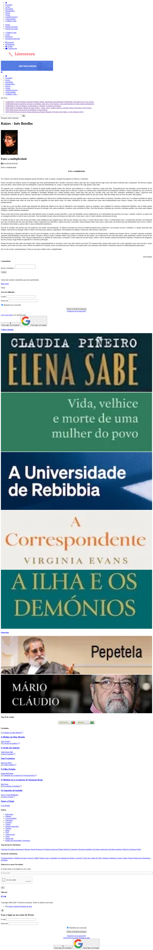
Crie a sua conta (6, 315)
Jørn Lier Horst (6, 763)
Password (4, 301)
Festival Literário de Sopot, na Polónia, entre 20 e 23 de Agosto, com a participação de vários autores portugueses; (49, 104)
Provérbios (9, 9)
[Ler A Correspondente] (76, 569)
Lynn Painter (5, 806)
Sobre (7, 830)
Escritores (8, 5)
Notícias (8, 828)
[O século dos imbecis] (10, 743)
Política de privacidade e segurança (17, 840)
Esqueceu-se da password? (76, 311)
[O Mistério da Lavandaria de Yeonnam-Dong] (19, 775)
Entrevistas (9, 814)
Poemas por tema (11, 27)
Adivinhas (9, 820)
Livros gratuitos (10, 818)
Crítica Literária (7, 330)
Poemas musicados (12, 826)
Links (7, 836)
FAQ (7, 832)
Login (7, 35)
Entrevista (5, 632)
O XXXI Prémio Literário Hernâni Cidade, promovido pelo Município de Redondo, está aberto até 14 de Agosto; (49, 102)
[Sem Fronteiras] (8, 754)
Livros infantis (10, 19)
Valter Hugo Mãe (7, 752)
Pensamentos (10, 11)
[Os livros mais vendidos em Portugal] (67, 724)
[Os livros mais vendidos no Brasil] (86, 724)
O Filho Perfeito (8, 769)
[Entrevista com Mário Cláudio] (76, 713)
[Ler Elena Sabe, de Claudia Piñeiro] (76, 391)
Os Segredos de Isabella (11, 790)
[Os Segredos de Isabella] (11, 786)
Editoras (8, 816)
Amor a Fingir (7, 801)
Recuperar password (12, 39)
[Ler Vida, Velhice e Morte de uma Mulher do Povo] (76, 451)
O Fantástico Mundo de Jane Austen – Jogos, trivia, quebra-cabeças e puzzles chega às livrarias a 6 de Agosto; (48, 108)
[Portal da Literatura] (18, 56)
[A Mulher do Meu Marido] (12, 733)
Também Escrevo (11, 17)
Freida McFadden (7, 773)
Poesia (7, 13)
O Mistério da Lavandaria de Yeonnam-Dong (22, 780)
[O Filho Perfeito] (8, 765)
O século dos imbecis (10, 748)
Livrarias (8, 822)
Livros (7, 7)
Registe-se (9, 37)
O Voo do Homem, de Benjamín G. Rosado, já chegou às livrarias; (33, 106)
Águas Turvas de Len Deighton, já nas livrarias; (26, 110)
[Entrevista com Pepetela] (76, 674)
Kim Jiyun (4, 784)
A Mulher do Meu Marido (13, 737)
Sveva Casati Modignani (9, 795)
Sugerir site (9, 838)
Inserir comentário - (8, 268)
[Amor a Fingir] (8, 797)
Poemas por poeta (11, 29)
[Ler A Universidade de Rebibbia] (76, 509)
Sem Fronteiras (8, 758)
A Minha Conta (10, 21)
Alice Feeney (5, 741)
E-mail (3, 297)
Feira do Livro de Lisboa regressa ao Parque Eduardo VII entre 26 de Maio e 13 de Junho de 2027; (44, 112)
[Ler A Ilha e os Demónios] (76, 628)
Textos (7, 15)
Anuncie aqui (10, 834)
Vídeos (7, 824)
